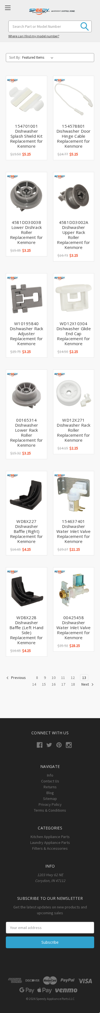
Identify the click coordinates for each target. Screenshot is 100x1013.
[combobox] (50, 26)
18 (73, 684)
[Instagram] (69, 745)
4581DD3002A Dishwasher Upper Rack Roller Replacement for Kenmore (73, 234)
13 (84, 677)
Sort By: (15, 57)
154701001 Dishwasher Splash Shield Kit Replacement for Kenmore (26, 136)
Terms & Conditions (50, 810)
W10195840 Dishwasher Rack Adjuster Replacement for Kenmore (26, 333)
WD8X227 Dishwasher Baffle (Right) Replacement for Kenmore (26, 531)
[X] (49, 745)
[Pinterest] (59, 745)
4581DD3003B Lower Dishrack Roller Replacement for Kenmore (26, 232)
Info (50, 775)
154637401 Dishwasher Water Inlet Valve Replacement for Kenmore (73, 531)
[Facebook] (39, 745)
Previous (18, 677)
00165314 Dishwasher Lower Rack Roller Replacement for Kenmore (26, 432)
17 (63, 684)
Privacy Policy (50, 804)
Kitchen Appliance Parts (50, 836)
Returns (50, 786)
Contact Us (50, 781)
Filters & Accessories (50, 848)
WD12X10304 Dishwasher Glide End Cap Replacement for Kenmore (73, 333)
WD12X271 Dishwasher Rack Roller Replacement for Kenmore (73, 430)
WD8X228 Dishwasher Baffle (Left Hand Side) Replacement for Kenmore (26, 630)
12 (73, 677)
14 (34, 684)
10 (54, 677)
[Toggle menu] (7, 7)
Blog (50, 792)
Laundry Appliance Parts (50, 842)
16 (54, 684)
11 (63, 677)
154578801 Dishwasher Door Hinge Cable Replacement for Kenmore (73, 136)
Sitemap (50, 798)
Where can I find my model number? (33, 36)
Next (85, 684)
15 (44, 684)
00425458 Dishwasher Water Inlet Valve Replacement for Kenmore (73, 627)
